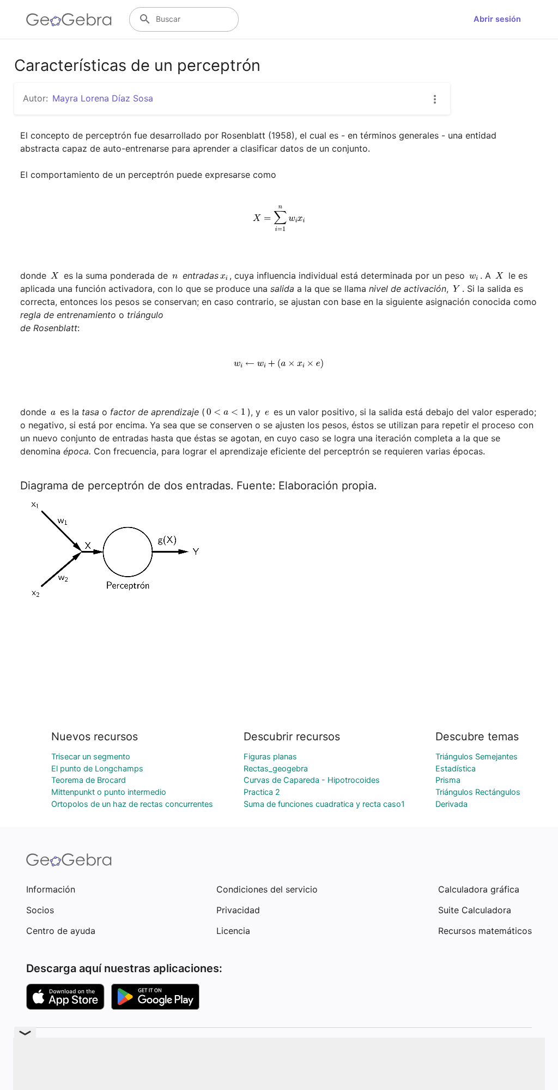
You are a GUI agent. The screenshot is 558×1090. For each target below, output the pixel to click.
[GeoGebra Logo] (69, 19)
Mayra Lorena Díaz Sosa (102, 98)
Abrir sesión (497, 19)
